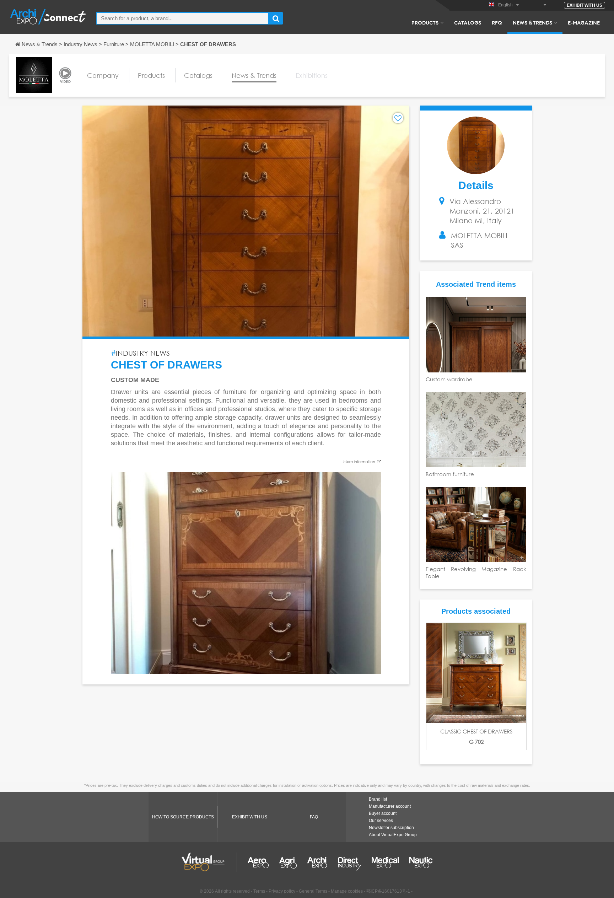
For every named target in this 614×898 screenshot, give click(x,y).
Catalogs (467, 22)
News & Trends (532, 22)
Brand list (378, 799)
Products (424, 22)
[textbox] (182, 18)
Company (103, 75)
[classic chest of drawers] (476, 673)
